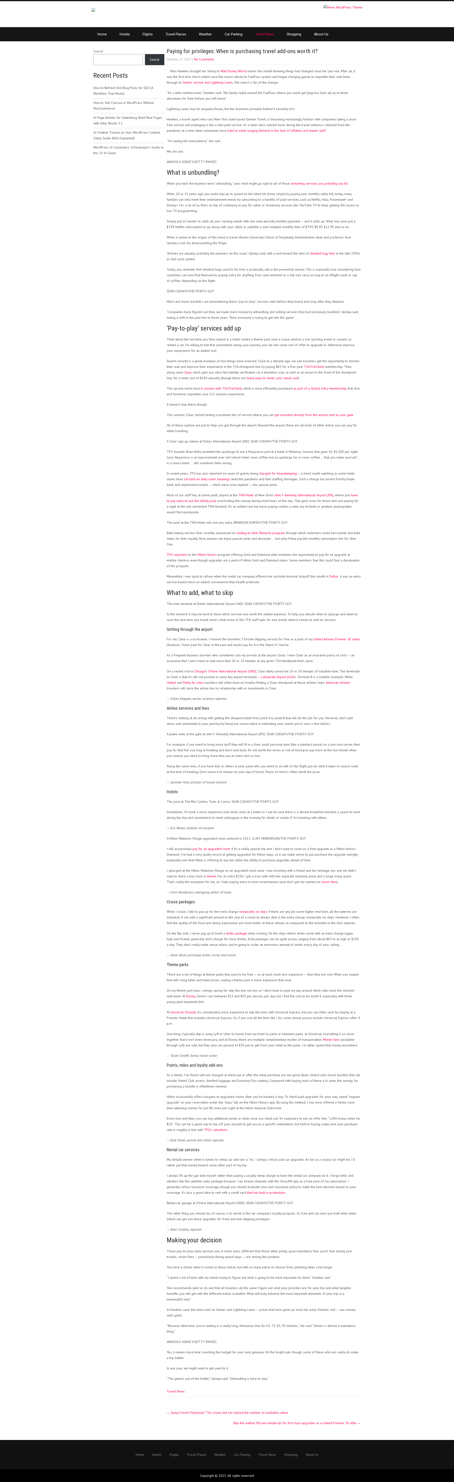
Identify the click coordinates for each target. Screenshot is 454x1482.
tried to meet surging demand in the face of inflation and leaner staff (276, 130)
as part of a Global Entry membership (320, 388)
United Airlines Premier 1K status (337, 639)
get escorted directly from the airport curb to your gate (314, 415)
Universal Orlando (183, 1012)
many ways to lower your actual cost (272, 378)
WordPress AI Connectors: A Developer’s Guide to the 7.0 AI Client (128, 150)
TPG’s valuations (215, 1130)
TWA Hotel (246, 495)
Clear (188, 372)
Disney (190, 996)
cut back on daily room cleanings (207, 479)
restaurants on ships (253, 911)
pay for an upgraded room (211, 849)
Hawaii (211, 876)
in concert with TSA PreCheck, (221, 388)
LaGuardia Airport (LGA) (277, 677)
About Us (321, 34)
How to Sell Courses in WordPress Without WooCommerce (123, 105)
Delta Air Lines (193, 682)
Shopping (294, 34)
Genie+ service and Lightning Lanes (208, 82)
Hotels (125, 34)
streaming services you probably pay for (319, 183)
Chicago (199, 671)
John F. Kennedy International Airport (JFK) (304, 495)
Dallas (333, 576)
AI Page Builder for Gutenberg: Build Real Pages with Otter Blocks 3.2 (127, 120)
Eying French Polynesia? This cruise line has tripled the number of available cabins (227, 1412)
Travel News (264, 34)
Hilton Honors (207, 554)
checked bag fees (322, 253)
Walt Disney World (233, 71)
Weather (205, 34)
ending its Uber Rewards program (261, 533)
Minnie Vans (331, 1039)
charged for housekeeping (278, 473)
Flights (148, 34)
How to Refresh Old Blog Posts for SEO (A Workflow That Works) (123, 91)
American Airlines (338, 682)
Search (98, 51)
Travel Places (176, 34)
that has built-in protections (266, 1192)
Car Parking (233, 34)
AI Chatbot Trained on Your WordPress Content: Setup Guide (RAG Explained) (126, 135)
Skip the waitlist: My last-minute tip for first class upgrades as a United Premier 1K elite (297, 1423)
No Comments (204, 59)
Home (102, 34)
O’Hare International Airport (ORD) (232, 671)
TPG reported (177, 554)
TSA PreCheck (314, 367)
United (171, 682)
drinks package (236, 933)
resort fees (329, 882)
